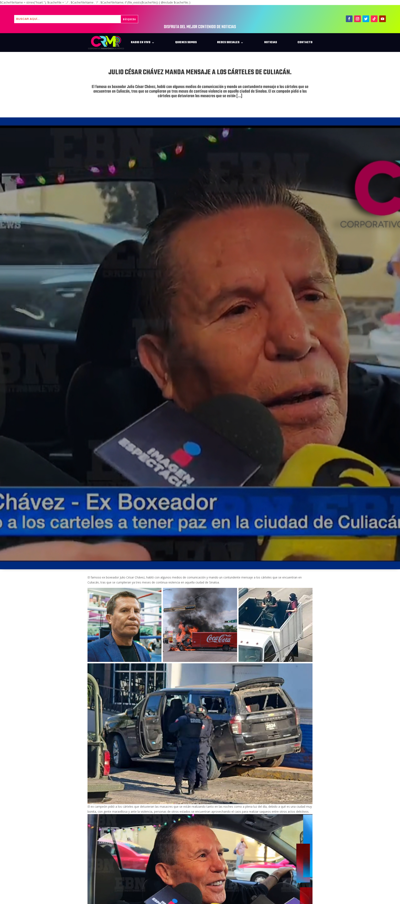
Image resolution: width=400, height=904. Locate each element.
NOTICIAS (270, 42)
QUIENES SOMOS (186, 42)
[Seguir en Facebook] (349, 18)
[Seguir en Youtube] (382, 18)
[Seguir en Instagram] (357, 18)
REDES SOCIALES (228, 42)
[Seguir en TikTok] (374, 18)
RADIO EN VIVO (140, 42)
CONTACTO (305, 42)
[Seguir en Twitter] (365, 18)
